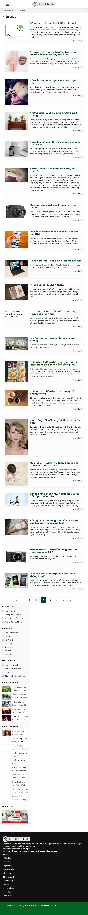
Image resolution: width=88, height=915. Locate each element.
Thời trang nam (12, 633)
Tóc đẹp (8, 636)
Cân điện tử (10, 611)
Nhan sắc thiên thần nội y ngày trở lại (19, 734)
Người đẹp (8, 866)
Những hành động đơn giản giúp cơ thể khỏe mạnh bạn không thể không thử (54, 363)
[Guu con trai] (43, 4)
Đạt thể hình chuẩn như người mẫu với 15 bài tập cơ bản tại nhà (54, 495)
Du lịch (8, 654)
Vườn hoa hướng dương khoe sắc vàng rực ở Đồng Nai (19, 692)
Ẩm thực (8, 647)
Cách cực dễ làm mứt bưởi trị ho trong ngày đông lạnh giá (53, 312)
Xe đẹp (8, 651)
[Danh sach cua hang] (15, 817)
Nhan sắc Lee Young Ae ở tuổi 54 (20, 747)
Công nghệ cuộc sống (15, 676)
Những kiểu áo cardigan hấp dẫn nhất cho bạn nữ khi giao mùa (19, 706)
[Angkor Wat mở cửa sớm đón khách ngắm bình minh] (6, 711)
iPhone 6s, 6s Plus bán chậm (47, 285)
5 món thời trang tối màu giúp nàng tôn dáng (20, 771)
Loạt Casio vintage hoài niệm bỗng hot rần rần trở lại (20, 792)
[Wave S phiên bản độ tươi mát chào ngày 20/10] (6, 697)
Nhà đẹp (8, 644)
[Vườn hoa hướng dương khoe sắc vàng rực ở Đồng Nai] (6, 689)
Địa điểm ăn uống (11, 869)
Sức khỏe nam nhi (13, 669)
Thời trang (8, 881)
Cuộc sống (9, 672)
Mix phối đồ (9, 862)
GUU (5, 855)
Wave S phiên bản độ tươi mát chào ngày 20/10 (19, 698)
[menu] (7, 5)
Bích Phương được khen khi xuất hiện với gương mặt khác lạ (20, 743)
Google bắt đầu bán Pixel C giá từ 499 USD (55, 261)
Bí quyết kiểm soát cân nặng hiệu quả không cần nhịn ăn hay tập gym (53, 53)
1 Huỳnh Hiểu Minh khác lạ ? (19, 754)
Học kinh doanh (11, 665)
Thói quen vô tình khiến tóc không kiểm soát (19, 800)
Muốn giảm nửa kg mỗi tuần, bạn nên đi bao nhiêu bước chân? (54, 464)
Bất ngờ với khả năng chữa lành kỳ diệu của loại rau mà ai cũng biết (54, 521)
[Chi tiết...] (77, 41)
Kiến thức (21, 11)
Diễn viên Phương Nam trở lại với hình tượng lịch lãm (19, 786)
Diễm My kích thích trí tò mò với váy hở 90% (20, 720)
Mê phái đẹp (10, 640)
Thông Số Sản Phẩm (13, 622)
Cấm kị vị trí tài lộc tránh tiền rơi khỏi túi (54, 23)
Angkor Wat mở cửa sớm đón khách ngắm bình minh (19, 714)
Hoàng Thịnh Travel (13, 615)
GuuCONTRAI (11, 11)
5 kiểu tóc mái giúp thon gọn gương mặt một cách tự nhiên (20, 765)
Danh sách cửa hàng (14, 618)
